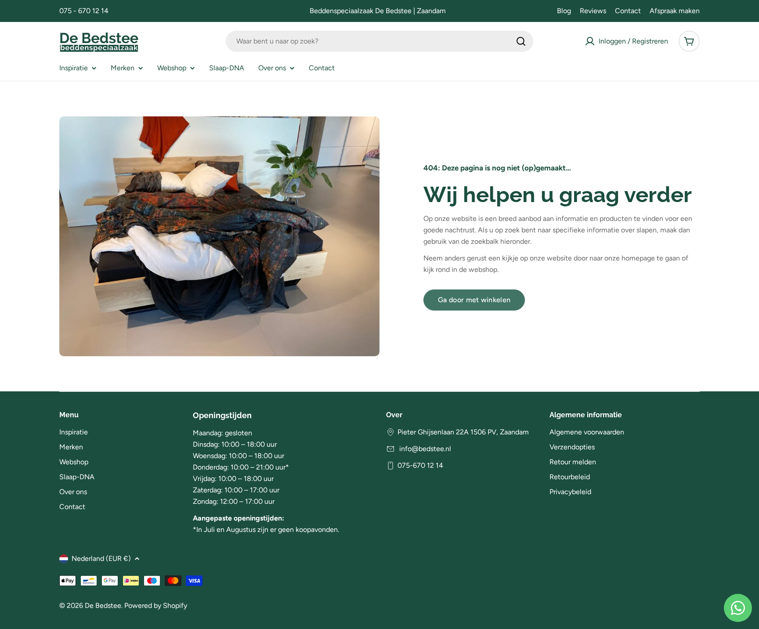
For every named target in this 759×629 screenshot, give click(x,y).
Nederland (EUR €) (101, 558)
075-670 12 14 (420, 465)
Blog (564, 11)
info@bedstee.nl (424, 449)
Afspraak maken (675, 11)
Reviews (593, 11)
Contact (628, 11)
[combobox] (379, 41)
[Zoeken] (521, 41)
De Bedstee (103, 605)
